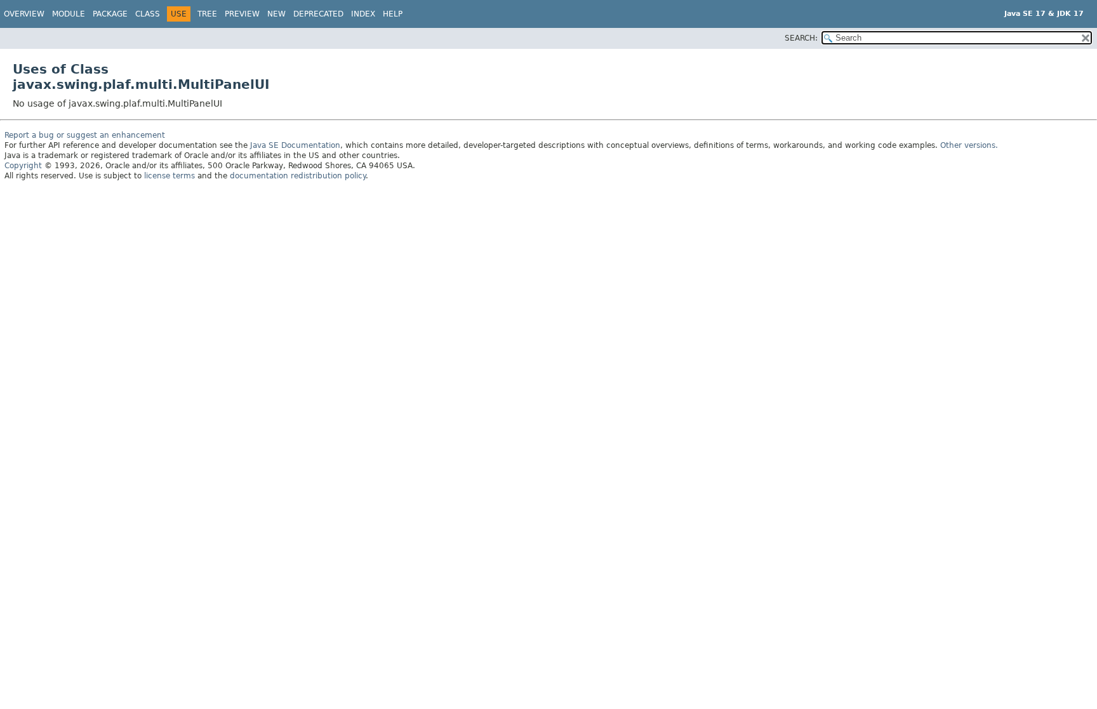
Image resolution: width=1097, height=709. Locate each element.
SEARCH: (801, 38)
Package (110, 14)
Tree (207, 14)
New (276, 14)
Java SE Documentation (295, 145)
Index (363, 14)
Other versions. (969, 145)
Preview (242, 14)
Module (68, 14)
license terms (169, 175)
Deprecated (318, 14)
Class (147, 14)
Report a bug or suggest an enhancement (84, 135)
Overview (24, 14)
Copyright (23, 165)
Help (392, 14)
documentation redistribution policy (298, 175)
